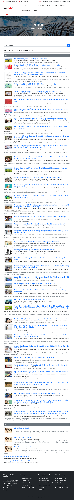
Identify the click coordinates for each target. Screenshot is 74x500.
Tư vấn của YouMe (61, 485)
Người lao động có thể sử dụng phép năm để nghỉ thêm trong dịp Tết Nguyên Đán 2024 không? (41, 110)
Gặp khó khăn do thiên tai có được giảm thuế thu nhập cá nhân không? (38, 178)
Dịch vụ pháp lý (40, 5)
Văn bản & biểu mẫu (63, 5)
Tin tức (48, 5)
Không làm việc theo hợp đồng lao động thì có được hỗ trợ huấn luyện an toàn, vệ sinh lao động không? (41, 196)
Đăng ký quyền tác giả (21, 428)
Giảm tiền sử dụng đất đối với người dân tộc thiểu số (31, 59)
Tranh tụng (42, 489)
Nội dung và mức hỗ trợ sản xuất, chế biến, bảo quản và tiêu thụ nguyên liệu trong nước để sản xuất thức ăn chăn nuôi (41, 336)
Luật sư (55, 5)
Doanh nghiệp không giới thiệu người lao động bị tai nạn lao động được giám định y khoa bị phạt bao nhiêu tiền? (41, 372)
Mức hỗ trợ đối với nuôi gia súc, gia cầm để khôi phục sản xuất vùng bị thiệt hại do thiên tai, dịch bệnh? (41, 137)
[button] (7, 14)
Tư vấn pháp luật (43, 478)
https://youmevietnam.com (12, 490)
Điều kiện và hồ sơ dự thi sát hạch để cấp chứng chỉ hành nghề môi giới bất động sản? (41, 100)
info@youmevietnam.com (11, 1)
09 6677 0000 (24, 1)
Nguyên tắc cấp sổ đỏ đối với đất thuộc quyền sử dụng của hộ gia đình (37, 65)
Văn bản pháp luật (61, 480)
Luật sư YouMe (25, 480)
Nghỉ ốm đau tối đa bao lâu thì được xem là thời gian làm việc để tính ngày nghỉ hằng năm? (40, 291)
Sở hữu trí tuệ (42, 487)
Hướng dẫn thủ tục (61, 478)
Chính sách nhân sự (27, 483)
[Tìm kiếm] (4, 14)
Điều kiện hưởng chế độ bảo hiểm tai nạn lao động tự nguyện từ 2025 (37, 394)
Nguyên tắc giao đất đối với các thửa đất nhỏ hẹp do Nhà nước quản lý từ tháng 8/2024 (40, 169)
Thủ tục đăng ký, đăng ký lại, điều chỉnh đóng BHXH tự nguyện (35, 84)
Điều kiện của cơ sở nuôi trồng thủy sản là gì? (29, 299)
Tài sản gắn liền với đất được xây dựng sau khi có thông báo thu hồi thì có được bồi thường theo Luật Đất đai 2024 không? (41, 206)
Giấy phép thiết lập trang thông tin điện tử (18, 461)
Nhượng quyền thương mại (23, 437)
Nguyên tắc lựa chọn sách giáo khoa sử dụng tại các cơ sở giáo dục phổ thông (40, 119)
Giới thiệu (31, 5)
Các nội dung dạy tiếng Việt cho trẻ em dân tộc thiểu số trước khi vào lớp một (40, 216)
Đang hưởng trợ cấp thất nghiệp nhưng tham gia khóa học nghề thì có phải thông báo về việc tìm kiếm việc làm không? (41, 266)
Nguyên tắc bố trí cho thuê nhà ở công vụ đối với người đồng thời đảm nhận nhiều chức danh (41, 347)
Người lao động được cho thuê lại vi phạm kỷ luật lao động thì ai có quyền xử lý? (40, 319)
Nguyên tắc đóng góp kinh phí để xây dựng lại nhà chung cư (34, 357)
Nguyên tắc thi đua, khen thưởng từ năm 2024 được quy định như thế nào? (39, 242)
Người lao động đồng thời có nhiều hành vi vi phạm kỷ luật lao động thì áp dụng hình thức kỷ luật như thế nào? (40, 326)
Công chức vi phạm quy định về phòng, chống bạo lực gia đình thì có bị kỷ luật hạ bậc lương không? (41, 231)
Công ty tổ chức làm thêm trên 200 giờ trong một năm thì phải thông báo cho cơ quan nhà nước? (41, 185)
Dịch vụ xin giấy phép (44, 485)
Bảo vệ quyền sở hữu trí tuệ (23, 447)
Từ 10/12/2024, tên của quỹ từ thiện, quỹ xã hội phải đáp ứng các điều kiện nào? (40, 365)
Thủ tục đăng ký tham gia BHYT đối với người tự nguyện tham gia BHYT (38, 92)
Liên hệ (36, 10)
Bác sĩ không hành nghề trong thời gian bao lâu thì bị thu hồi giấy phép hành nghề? (42, 277)
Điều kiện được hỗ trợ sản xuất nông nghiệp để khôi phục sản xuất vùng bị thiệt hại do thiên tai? (40, 127)
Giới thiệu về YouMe (27, 478)
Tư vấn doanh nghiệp (44, 480)
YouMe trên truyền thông (28, 487)
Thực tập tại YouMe (26, 10)
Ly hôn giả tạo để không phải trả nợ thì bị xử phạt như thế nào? (35, 250)
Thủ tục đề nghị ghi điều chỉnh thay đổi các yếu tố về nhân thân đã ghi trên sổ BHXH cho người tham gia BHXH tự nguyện (40, 73)
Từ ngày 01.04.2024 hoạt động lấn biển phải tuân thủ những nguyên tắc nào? (39, 224)
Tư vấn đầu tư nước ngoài (46, 483)
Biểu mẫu (59, 483)
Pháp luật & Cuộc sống (62, 487)
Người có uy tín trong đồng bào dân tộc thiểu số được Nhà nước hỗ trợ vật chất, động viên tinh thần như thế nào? (40, 158)
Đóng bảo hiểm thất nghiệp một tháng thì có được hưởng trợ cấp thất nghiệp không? (40, 259)
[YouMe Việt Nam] (8, 8)
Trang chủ (24, 5)
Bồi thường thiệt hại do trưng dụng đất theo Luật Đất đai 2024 (34, 284)
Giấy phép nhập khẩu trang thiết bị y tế (17, 456)
